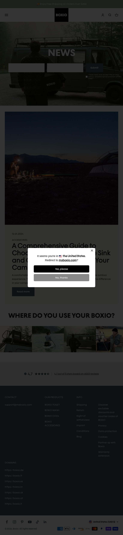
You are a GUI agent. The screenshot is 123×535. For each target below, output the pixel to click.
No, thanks (61, 277)
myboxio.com (68, 260)
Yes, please (61, 269)
